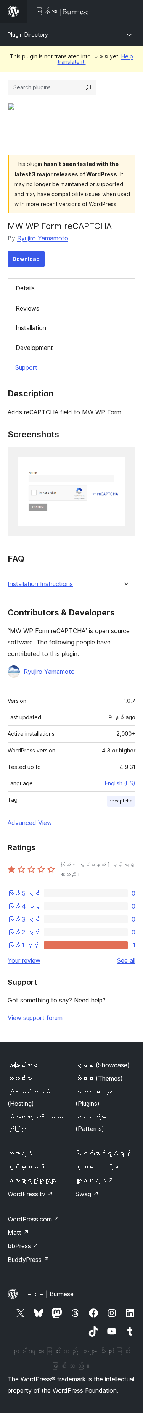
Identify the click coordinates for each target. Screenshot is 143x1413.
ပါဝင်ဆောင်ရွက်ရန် (103, 1153)
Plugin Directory (28, 34)
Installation (31, 328)
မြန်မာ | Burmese (50, 1294)
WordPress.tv (30, 1194)
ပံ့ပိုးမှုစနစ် (26, 1167)
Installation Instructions (40, 584)
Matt (18, 1232)
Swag (87, 1194)
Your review (24, 960)
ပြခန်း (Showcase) (103, 1065)
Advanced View (30, 823)
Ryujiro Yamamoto (42, 238)
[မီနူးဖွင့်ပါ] (131, 11)
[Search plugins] (88, 87)
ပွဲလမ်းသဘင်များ (97, 1167)
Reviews (27, 308)
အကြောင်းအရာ (23, 1065)
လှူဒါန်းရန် (95, 1180)
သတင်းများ (20, 1078)
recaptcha (120, 801)
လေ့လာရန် (20, 1153)
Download (26, 259)
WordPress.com (33, 1219)
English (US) (120, 783)
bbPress (23, 1246)
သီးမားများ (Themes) (99, 1078)
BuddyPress (28, 1259)
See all (126, 960)
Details (25, 288)
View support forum (35, 1017)
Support (26, 367)
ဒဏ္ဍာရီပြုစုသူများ (32, 1180)
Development (34, 347)
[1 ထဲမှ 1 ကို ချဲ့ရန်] (125, 457)
